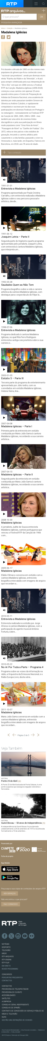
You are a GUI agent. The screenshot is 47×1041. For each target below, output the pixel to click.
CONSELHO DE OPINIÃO (11, 1008)
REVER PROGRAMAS (10, 969)
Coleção (10, 28)
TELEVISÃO (6, 950)
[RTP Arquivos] (13, 11)
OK (41, 16)
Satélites (6, 998)
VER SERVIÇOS (10, 893)
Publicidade (15, 1032)
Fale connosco (11, 904)
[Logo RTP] (14, 923)
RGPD (4, 1017)
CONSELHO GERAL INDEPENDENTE (15, 1005)
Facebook (5, 936)
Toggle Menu (36, 3)
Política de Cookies (28, 1030)
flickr (32, 936)
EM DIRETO (6, 966)
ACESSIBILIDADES (8, 995)
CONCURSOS (7, 974)
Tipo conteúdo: (14, 152)
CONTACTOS (7, 986)
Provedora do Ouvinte (12, 992)
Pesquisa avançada (11, 22)
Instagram (18, 936)
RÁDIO (4, 953)
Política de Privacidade (10, 1030)
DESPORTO (6, 947)
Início (3, 28)
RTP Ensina (6, 960)
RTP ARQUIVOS (8, 957)
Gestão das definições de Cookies (17, 1020)
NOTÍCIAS (5, 944)
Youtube (25, 936)
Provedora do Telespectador (15, 989)
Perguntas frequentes (12, 978)
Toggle (43, 3)
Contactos (7, 981)
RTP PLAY (5, 963)
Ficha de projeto (7, 856)
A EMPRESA (6, 1002)
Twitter (11, 936)
